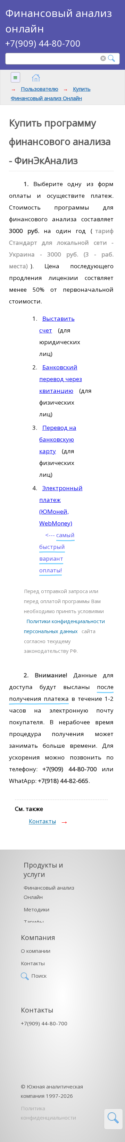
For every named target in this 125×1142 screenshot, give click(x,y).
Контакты (42, 821)
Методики (36, 909)
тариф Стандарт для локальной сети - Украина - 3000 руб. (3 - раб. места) (61, 248)
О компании (35, 950)
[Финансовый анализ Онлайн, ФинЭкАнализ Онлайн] (36, 77)
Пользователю (39, 88)
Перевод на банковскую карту (57, 439)
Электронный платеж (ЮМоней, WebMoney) (61, 505)
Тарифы (34, 921)
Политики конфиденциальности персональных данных (64, 626)
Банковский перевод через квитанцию (60, 379)
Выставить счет (57, 324)
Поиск (39, 975)
